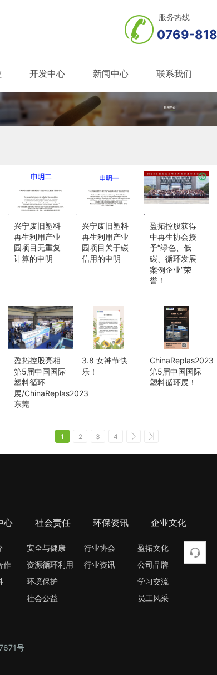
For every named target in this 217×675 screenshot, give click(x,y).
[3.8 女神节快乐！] (108, 327)
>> (151, 436)
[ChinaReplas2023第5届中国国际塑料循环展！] (176, 327)
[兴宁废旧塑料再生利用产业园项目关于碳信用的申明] (108, 193)
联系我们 (174, 73)
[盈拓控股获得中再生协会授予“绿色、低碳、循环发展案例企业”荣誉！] (176, 193)
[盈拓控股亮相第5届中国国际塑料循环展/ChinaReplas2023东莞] (40, 327)
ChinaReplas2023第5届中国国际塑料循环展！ (182, 371)
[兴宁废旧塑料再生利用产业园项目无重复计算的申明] (40, 193)
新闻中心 (111, 73)
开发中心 (47, 73)
